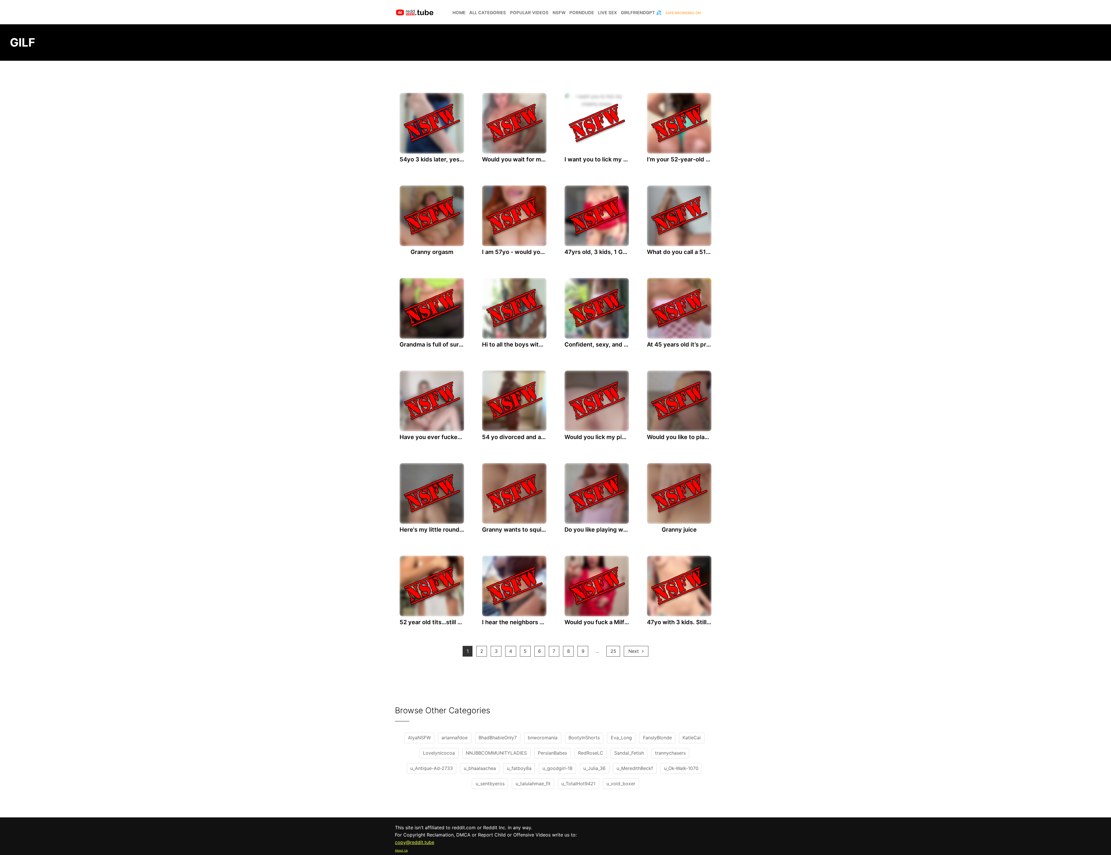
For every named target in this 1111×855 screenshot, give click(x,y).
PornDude (581, 12)
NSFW (559, 12)
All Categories (487, 12)
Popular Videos (529, 12)
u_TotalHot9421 (578, 783)
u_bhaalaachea (480, 768)
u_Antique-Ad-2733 (431, 768)
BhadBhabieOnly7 (498, 737)
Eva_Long (621, 737)
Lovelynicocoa (439, 753)
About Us (401, 850)
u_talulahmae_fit (533, 783)
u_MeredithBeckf (635, 768)
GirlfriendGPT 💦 (641, 12)
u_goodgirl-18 (557, 768)
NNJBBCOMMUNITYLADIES (496, 753)
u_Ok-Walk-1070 (681, 768)
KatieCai (692, 737)
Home (459, 12)
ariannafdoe (455, 737)
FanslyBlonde (657, 737)
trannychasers (670, 753)
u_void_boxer (620, 783)
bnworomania (543, 737)
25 (613, 651)
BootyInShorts (584, 737)
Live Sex (607, 12)
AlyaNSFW (419, 737)
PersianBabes (552, 753)
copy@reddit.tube (414, 842)
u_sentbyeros (490, 783)
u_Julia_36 (594, 768)
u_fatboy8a (519, 768)
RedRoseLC (590, 753)
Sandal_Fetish (629, 753)
